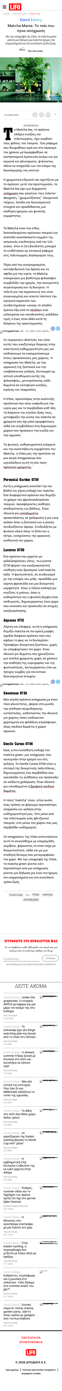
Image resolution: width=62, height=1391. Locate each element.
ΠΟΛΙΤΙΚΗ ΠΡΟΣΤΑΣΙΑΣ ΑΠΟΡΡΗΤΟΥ (39, 964)
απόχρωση (10, 193)
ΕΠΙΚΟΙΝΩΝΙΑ (31, 1342)
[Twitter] (58, 97)
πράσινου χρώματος (17, 467)
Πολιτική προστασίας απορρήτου (39, 1370)
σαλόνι (36, 310)
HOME (6, 14)
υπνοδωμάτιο (29, 513)
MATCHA (48, 894)
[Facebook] (53, 97)
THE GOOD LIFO (19, 14)
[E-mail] (48, 115)
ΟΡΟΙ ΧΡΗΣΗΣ (12, 964)
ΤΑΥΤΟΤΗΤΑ (31, 1338)
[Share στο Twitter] (58, 328)
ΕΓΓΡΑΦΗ (50, 958)
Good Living (34, 14)
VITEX (35, 894)
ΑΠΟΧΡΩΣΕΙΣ (31, 899)
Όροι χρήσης (12, 1370)
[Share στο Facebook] (53, 328)
